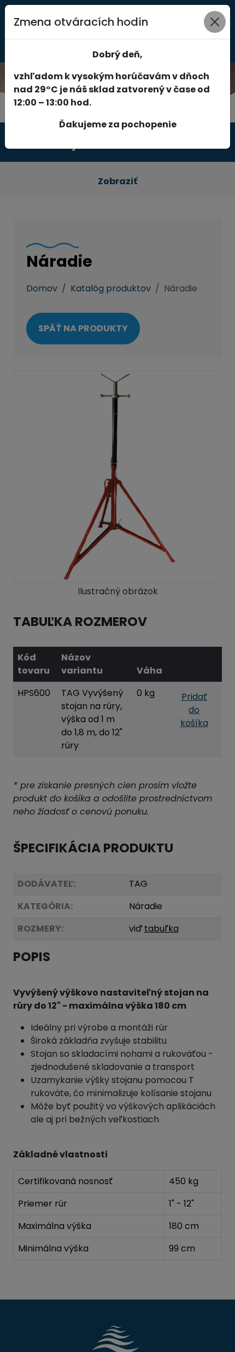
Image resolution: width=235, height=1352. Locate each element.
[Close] (215, 22)
